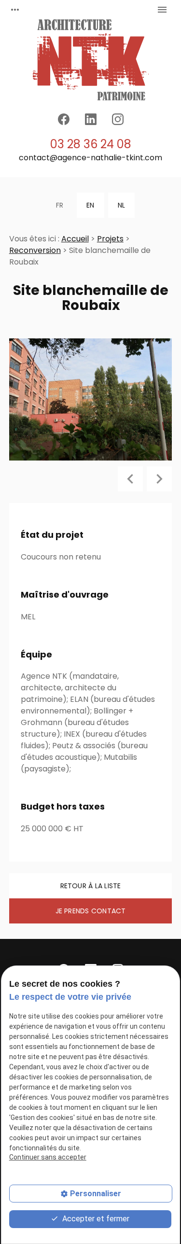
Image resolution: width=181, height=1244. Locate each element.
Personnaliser (95, 1193)
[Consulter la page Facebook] (63, 119)
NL (121, 205)
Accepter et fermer (94, 1218)
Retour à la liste (90, 886)
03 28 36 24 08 (90, 144)
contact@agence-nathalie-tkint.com (90, 157)
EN (90, 205)
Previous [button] (130, 478)
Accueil (75, 238)
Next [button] (159, 478)
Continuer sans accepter (47, 1157)
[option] (90, 399)
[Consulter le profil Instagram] (117, 119)
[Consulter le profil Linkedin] (90, 119)
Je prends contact (91, 911)
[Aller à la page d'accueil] (91, 59)
